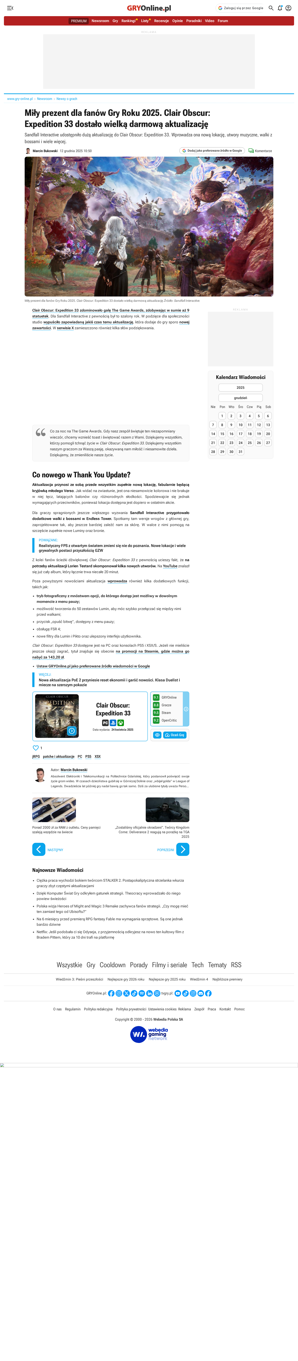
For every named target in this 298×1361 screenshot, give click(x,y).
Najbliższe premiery (227, 979)
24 (241, 443)
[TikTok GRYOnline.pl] (134, 993)
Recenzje (161, 21)
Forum (223, 21)
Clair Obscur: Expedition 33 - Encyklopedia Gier (90, 716)
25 (250, 443)
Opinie (177, 21)
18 (250, 434)
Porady (139, 965)
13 (268, 425)
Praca (212, 1009)
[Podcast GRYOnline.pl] (142, 993)
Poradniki (194, 21)
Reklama (184, 1009)
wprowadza (117, 581)
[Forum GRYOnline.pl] (157, 993)
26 (259, 443)
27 (268, 443)
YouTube (170, 566)
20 (268, 434)
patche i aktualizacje (58, 756)
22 (222, 443)
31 (241, 452)
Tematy (217, 965)
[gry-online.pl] (149, 8)
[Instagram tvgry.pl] (193, 993)
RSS (236, 965)
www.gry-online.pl (20, 99)
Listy (145, 21)
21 (213, 443)
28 (213, 452)
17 (241, 434)
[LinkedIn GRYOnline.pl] (149, 993)
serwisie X (65, 328)
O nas (57, 1009)
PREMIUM (79, 21)
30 (231, 452)
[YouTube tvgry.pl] (178, 993)
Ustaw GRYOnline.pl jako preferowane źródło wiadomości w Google (93, 666)
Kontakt (225, 1009)
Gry (115, 21)
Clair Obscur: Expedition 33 (55, 310)
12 (259, 425)
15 (222, 434)
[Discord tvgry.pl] (200, 993)
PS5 (88, 756)
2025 (241, 388)
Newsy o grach (67, 99)
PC (80, 756)
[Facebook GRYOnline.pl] (111, 993)
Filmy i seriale (169, 965)
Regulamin (72, 1009)
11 (250, 425)
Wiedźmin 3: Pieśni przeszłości (79, 979)
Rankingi (128, 21)
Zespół (199, 1009)
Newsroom (100, 21)
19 (259, 434)
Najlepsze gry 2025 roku (167, 979)
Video (209, 21)
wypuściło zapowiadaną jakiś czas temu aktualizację (88, 322)
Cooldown (113, 965)
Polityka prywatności (131, 1009)
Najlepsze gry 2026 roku (126, 979)
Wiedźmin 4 (199, 979)
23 (231, 443)
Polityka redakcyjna (98, 1009)
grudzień (240, 398)
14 (213, 434)
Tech (198, 965)
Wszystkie (69, 965)
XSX (98, 756)
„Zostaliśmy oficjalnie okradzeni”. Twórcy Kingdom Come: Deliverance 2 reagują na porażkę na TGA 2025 (151, 827)
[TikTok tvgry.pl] (185, 993)
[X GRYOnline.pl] (126, 993)
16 (231, 434)
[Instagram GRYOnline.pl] (119, 993)
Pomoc (239, 1009)
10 (241, 425)
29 (222, 452)
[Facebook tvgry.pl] (208, 993)
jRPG (36, 756)
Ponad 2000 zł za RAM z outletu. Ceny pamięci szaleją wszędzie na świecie (70, 827)
